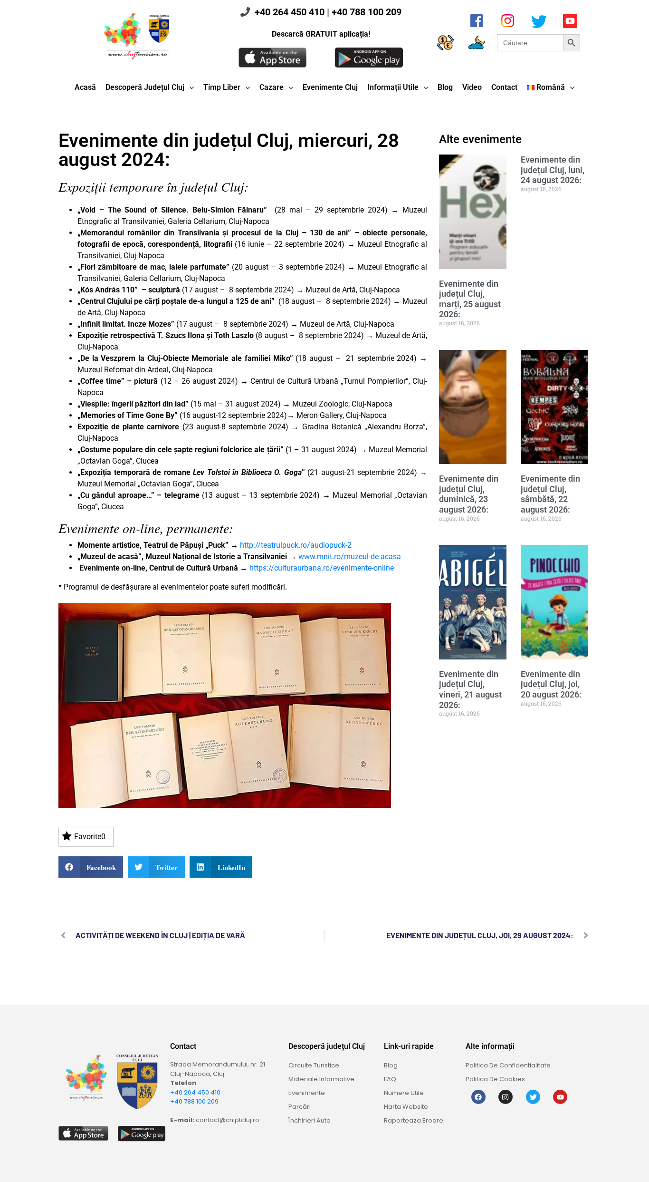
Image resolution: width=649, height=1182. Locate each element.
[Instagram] (505, 1097)
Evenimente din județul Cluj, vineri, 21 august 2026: (470, 689)
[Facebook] (478, 1097)
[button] (90, 867)
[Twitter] (533, 1097)
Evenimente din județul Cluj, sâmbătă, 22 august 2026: (550, 494)
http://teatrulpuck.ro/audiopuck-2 (296, 545)
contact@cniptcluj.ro (227, 1119)
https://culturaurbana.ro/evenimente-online (321, 567)
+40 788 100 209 (366, 12)
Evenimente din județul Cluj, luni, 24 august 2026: (552, 170)
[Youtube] (560, 1097)
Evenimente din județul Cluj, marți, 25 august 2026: (470, 299)
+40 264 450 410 (289, 12)
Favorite (89, 836)
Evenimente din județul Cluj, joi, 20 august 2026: (551, 684)
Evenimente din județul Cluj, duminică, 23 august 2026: (468, 494)
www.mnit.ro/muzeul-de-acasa (349, 556)
